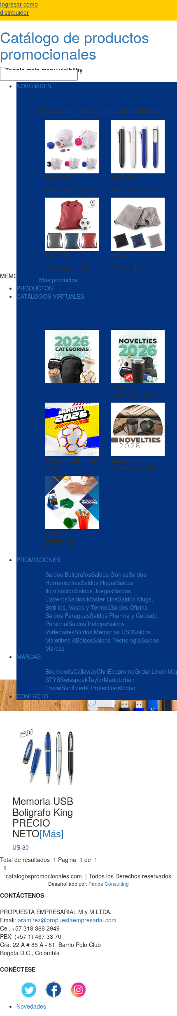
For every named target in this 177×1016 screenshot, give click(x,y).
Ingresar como (19, 8)
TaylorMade (103, 679)
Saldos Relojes (87, 624)
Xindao (126, 688)
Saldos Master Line (93, 599)
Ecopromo (121, 671)
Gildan (143, 671)
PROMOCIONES (38, 559)
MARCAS (28, 656)
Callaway (85, 671)
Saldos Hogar (98, 582)
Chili (102, 671)
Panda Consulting (108, 883)
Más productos (58, 280)
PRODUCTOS (34, 288)
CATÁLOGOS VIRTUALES (50, 296)
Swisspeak (74, 679)
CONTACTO (32, 696)
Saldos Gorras (109, 574)
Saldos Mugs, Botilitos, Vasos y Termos (99, 603)
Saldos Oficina (129, 607)
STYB (52, 679)
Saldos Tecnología (117, 640)
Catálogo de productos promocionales (74, 45)
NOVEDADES (33, 86)
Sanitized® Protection (89, 688)
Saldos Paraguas (67, 615)
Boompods (59, 671)
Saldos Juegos (94, 591)
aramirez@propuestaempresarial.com (67, 920)
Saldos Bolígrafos (68, 574)
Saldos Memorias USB (104, 632)
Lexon (159, 671)
